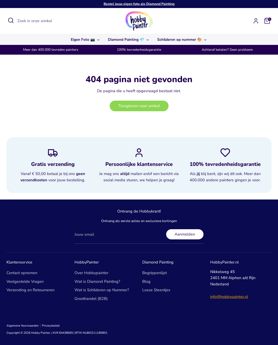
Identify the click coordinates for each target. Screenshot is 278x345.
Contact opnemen (22, 272)
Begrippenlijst (154, 272)
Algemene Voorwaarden (23, 326)
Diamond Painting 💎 (126, 39)
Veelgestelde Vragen (25, 281)
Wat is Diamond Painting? (97, 281)
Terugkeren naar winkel (139, 105)
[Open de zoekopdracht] (11, 20)
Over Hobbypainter (91, 272)
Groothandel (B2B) (91, 298)
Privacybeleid (51, 326)
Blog (146, 281)
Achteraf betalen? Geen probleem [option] (227, 49)
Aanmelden (185, 234)
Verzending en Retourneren (31, 290)
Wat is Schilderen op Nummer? (101, 290)
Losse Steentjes (156, 290)
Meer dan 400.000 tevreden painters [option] (50, 49)
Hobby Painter (40, 333)
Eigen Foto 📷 (83, 39)
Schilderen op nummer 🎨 (180, 39)
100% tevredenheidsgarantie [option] (139, 49)
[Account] (256, 20)
